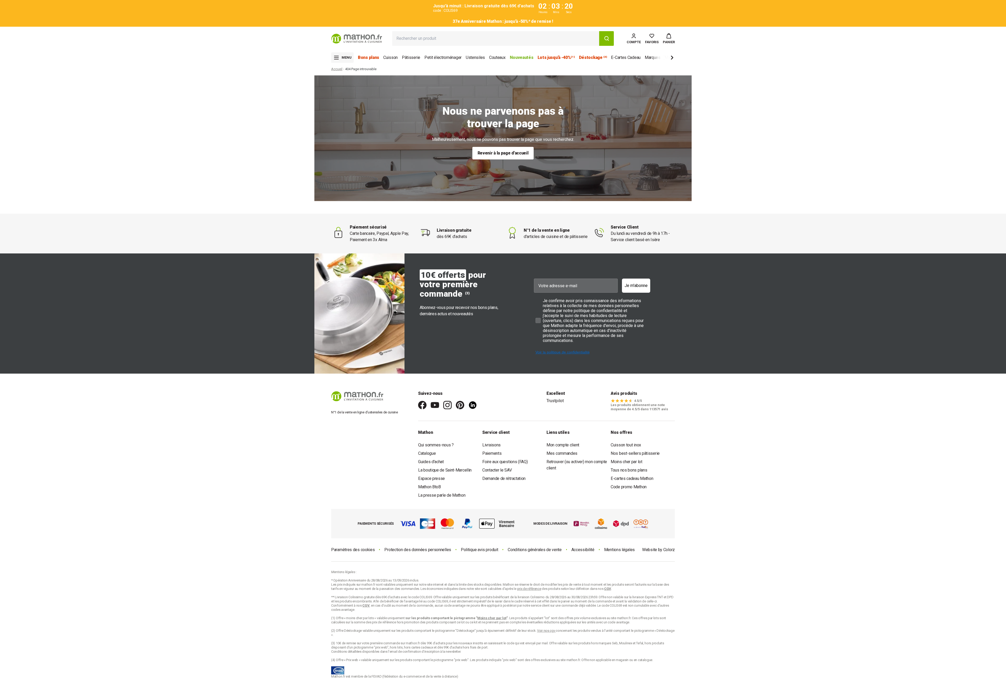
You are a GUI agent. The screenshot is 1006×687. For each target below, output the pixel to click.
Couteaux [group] (497, 57)
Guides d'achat (431, 461)
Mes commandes (561, 453)
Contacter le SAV (497, 470)
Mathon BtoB (429, 486)
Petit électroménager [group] (443, 57)
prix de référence (384, 622)
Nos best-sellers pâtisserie (635, 453)
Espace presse (431, 478)
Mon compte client (562, 444)
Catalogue (427, 453)
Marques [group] (652, 57)
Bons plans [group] (368, 57)
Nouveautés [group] (521, 57)
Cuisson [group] (390, 57)
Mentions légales (619, 549)
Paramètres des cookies (353, 549)
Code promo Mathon (629, 486)
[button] (669, 38)
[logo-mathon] (356, 38)
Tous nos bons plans (629, 470)
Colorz (669, 549)
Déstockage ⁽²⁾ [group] (593, 57)
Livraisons (491, 444)
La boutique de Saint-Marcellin (445, 470)
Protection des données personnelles (417, 549)
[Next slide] (663, 58)
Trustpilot (555, 400)
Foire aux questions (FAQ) (505, 461)
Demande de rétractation (504, 478)
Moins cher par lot (626, 461)
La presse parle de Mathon (442, 495)
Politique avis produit (479, 549)
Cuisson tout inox (626, 444)
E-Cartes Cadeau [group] (626, 57)
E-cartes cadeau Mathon (632, 478)
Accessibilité (582, 549)
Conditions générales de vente (534, 549)
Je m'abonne (636, 285)
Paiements (491, 453)
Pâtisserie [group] (411, 57)
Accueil (336, 69)
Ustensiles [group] (475, 57)
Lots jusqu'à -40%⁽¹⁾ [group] (556, 57)
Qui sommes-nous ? (436, 444)
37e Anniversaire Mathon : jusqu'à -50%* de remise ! (503, 21)
